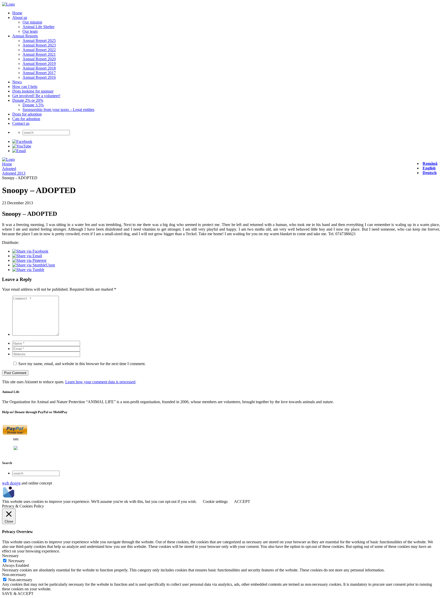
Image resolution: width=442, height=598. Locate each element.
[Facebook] (22, 141)
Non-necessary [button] (14, 574)
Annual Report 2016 (39, 77)
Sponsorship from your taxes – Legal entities (58, 109)
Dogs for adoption (27, 114)
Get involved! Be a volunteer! (36, 96)
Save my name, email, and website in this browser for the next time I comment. (82, 364)
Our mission (32, 22)
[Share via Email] (27, 256)
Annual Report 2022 (39, 50)
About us (19, 17)
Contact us (20, 123)
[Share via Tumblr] (28, 269)
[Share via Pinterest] (29, 260)
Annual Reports (25, 36)
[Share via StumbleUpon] (33, 265)
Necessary (16, 561)
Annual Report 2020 (39, 59)
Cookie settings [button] (215, 501)
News (17, 82)
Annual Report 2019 (39, 63)
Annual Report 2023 (39, 45)
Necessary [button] (10, 556)
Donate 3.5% (33, 105)
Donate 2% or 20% (27, 100)
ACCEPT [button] (242, 501)
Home (17, 13)
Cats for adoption (26, 119)
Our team (30, 31)
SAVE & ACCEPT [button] (18, 593)
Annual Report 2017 (39, 73)
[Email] (19, 151)
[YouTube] (21, 146)
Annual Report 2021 (39, 54)
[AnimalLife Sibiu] (8, 4)
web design (11, 483)
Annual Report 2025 (39, 40)
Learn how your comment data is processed (100, 382)
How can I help (24, 86)
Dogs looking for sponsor (32, 91)
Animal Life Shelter (38, 27)
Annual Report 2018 (39, 68)
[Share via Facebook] (30, 251)
